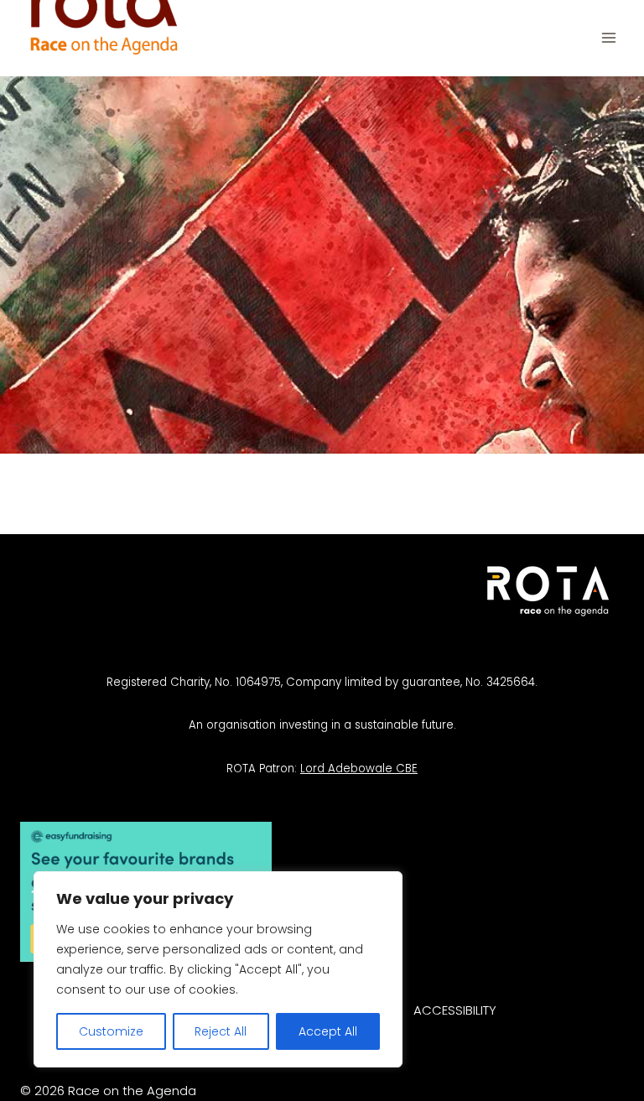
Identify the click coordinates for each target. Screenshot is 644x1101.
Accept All (328, 1031)
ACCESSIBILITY (454, 1010)
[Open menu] (608, 38)
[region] (218, 969)
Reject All (221, 1031)
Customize (111, 1031)
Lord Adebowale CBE (359, 768)
